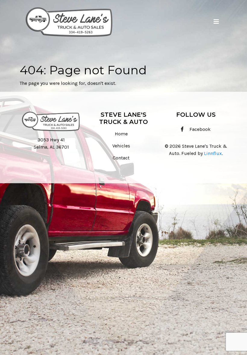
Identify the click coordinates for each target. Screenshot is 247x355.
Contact (121, 158)
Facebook (199, 129)
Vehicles (121, 146)
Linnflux (213, 153)
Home (121, 134)
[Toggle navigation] (216, 21)
